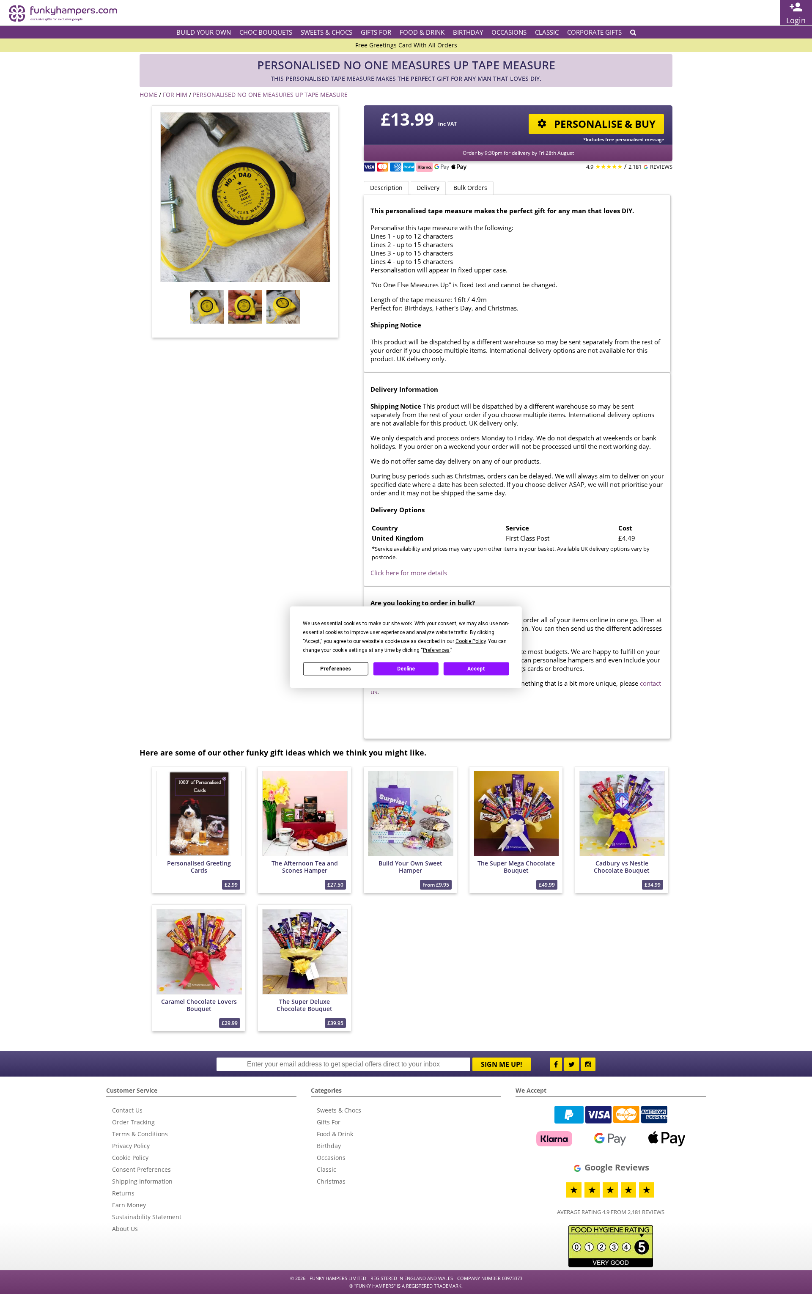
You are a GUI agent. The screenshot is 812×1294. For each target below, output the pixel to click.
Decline (406, 669)
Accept (476, 669)
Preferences (335, 669)
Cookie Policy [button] (470, 641)
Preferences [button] (436, 650)
